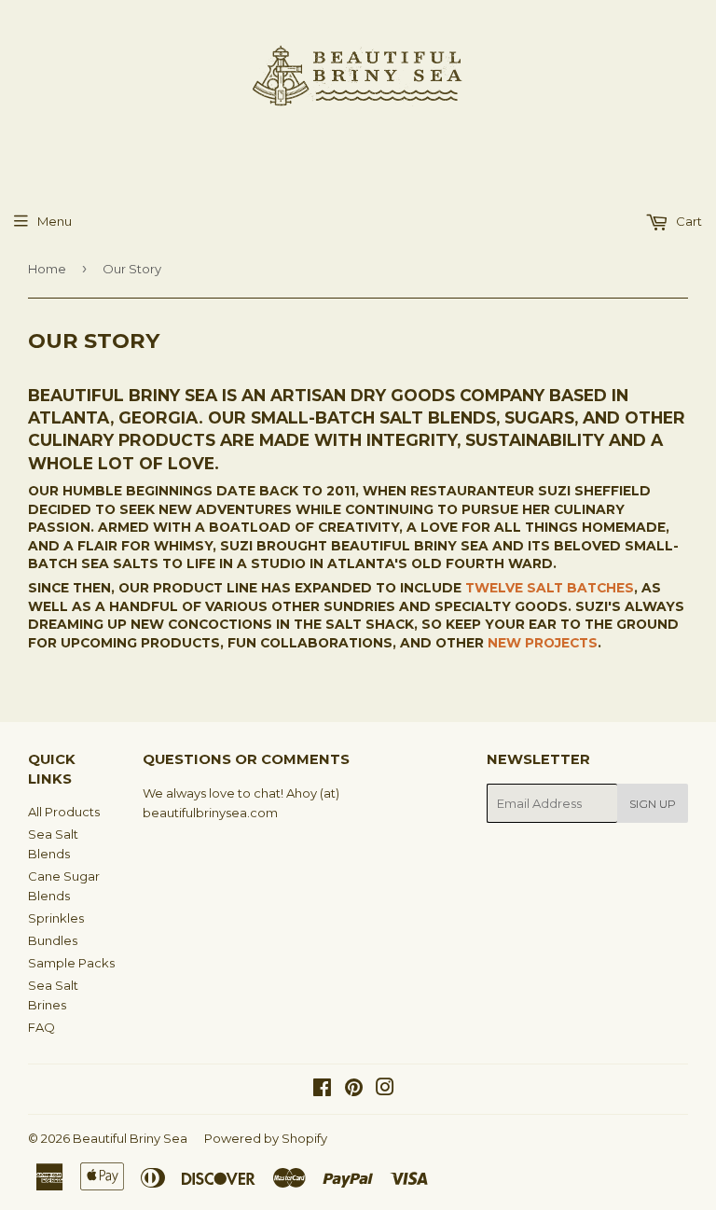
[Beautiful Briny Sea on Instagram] (385, 1089)
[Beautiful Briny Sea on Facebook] (322, 1089)
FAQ (41, 1027)
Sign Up (652, 804)
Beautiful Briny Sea (130, 1138)
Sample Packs (71, 962)
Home (47, 268)
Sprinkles (56, 918)
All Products (64, 811)
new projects (543, 642)
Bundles (52, 940)
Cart (687, 221)
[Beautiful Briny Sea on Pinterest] (354, 1089)
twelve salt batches (549, 587)
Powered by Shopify (265, 1138)
